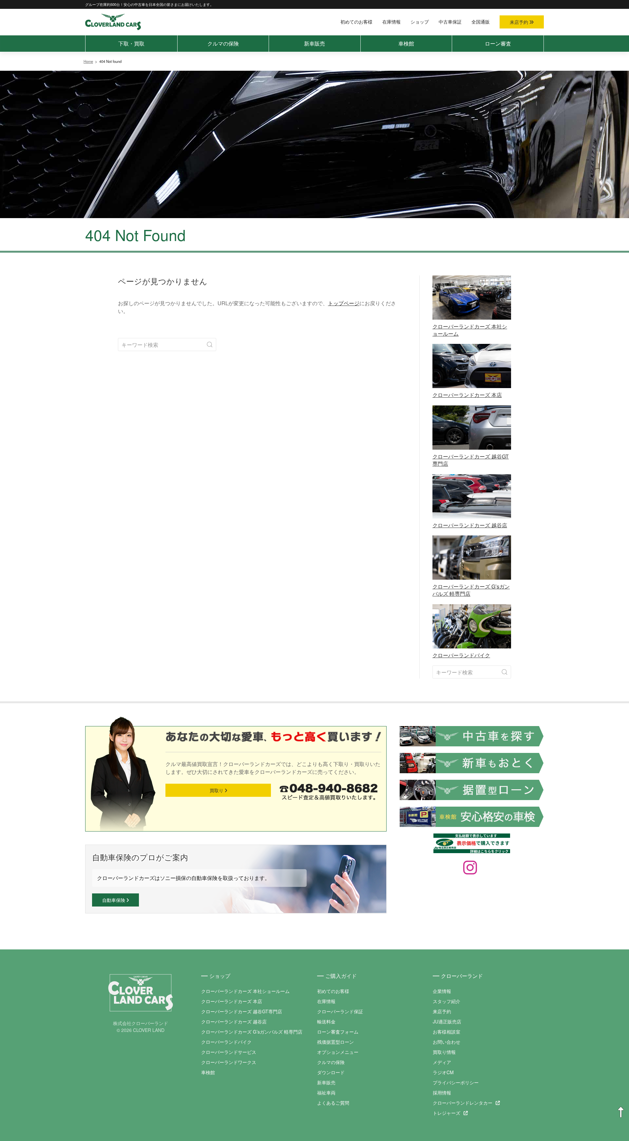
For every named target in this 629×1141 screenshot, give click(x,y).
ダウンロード (331, 1072)
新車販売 (314, 43)
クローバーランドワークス (228, 1062)
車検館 (406, 43)
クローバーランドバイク (226, 1041)
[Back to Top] (621, 1112)
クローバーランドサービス (228, 1052)
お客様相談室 (446, 1031)
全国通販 (480, 21)
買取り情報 (444, 1052)
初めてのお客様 (356, 21)
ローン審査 (498, 43)
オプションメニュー (337, 1052)
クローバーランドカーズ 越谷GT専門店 (241, 1011)
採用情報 (442, 1092)
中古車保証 (450, 21)
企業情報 (442, 991)
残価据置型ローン (335, 1041)
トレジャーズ (446, 1113)
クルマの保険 (223, 43)
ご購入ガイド (341, 976)
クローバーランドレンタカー (462, 1102)
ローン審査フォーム (337, 1031)
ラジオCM (443, 1072)
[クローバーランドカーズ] (113, 21)
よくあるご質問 (333, 1102)
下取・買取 (131, 43)
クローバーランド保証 (340, 1011)
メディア (442, 1062)
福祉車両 (326, 1092)
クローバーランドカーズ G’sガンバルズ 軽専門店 (251, 1031)
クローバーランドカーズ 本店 (231, 1001)
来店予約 (519, 22)
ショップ (419, 21)
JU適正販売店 (447, 1021)
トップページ (343, 303)
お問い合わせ (446, 1041)
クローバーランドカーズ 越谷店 (234, 1021)
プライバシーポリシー (456, 1082)
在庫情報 (391, 21)
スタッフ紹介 (446, 1001)
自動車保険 (114, 900)
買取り (217, 790)
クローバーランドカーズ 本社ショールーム (245, 991)
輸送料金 (326, 1021)
